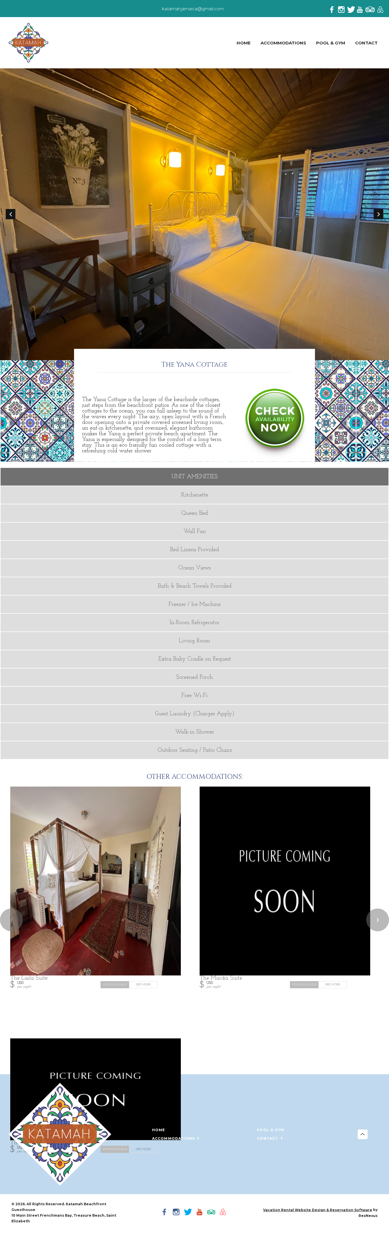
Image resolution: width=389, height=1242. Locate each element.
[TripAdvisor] (370, 8)
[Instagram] (342, 8)
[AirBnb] (379, 8)
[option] (194, 214)
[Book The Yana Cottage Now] (275, 458)
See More (143, 984)
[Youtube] (360, 8)
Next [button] (378, 214)
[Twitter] (351, 8)
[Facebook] (333, 8)
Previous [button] (10, 214)
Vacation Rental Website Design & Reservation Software (317, 1210)
